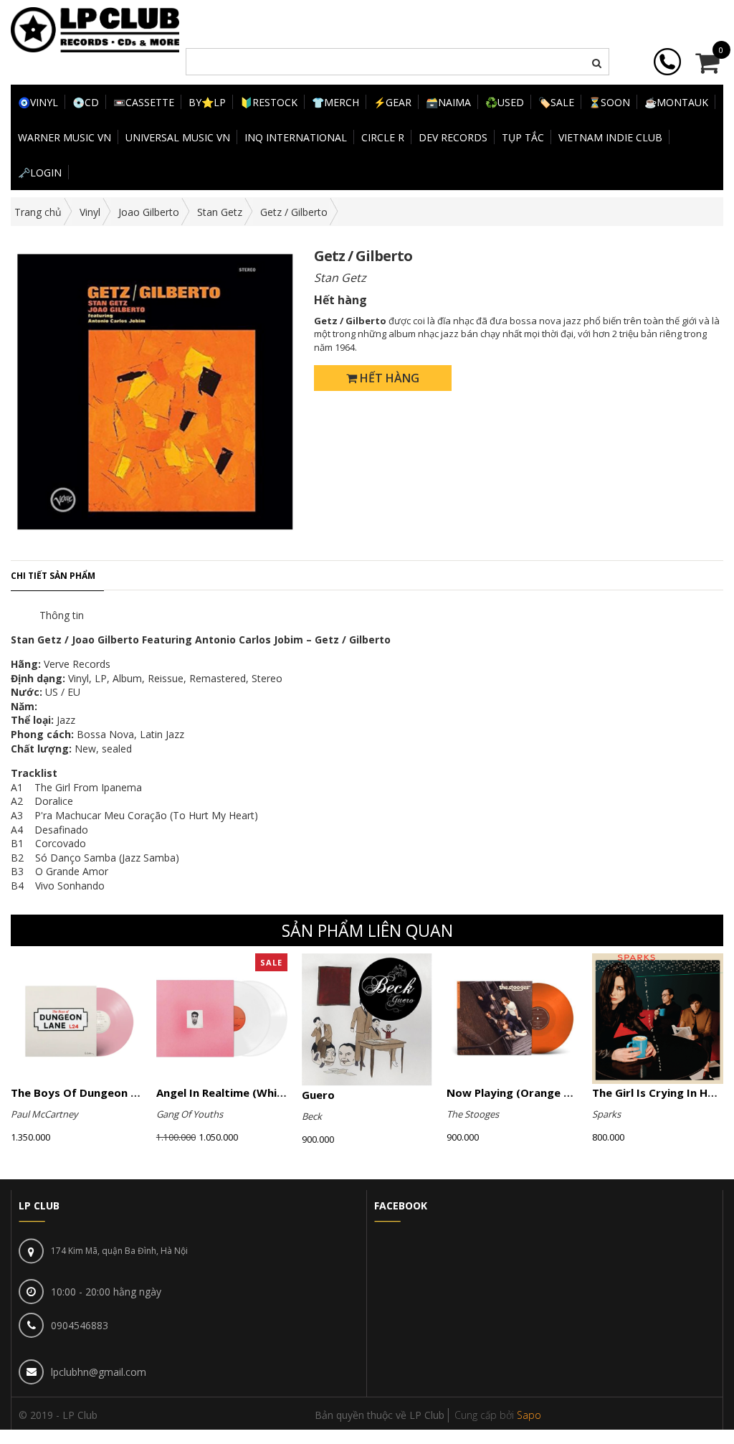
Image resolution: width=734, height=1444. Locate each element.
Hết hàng (388, 378)
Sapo (529, 1415)
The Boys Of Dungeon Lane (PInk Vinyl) (115, 1092)
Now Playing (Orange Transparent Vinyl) (555, 1092)
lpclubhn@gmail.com (98, 1372)
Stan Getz (219, 212)
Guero (318, 1094)
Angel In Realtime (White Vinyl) (239, 1092)
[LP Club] (95, 28)
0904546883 (79, 1325)
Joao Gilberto (148, 212)
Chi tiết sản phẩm (53, 576)
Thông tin (61, 615)
